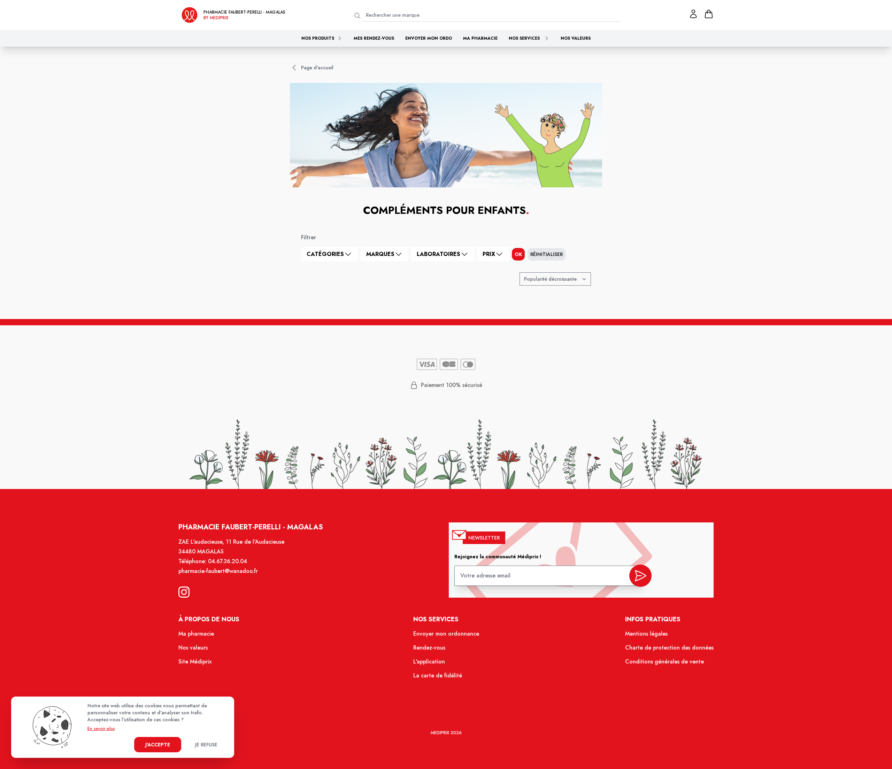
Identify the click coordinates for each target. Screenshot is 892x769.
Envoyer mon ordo (428, 38)
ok (518, 254)
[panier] (709, 14)
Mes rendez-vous (374, 38)
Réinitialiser (546, 254)
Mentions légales (646, 634)
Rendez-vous (429, 648)
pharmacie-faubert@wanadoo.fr (218, 571)
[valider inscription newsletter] (640, 576)
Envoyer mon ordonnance (446, 634)
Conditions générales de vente (664, 662)
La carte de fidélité (437, 675)
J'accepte (157, 744)
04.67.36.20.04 (227, 561)
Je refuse (206, 744)
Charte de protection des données (669, 648)
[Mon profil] (693, 14)
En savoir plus (101, 728)
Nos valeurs (576, 38)
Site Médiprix (195, 662)
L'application (429, 662)
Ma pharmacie (480, 38)
